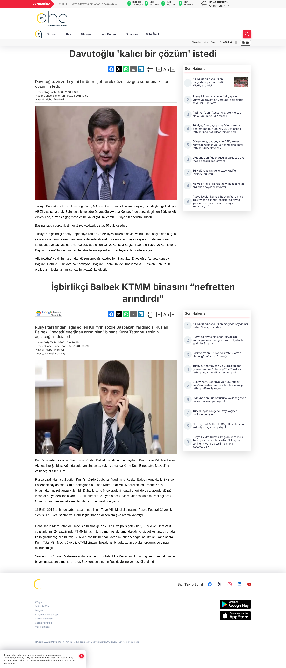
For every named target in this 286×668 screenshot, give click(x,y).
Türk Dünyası (109, 34)
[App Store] (226, 615)
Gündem (52, 34)
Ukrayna (86, 34)
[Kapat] (81, 656)
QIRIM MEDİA (42, 606)
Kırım (69, 34)
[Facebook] (210, 584)
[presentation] (120, 4)
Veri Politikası (42, 626)
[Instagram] (229, 584)
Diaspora (132, 34)
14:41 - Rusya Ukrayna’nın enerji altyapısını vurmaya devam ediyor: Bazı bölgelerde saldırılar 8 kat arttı (89, 3)
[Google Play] (226, 604)
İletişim (39, 610)
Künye (38, 602)
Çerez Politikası (43, 622)
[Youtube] (249, 584)
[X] (220, 584)
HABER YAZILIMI (44, 641)
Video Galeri (210, 42)
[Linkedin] (239, 584)
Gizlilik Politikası (44, 618)
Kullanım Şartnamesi (46, 614)
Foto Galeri (226, 42)
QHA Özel (152, 34)
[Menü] (236, 43)
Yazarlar (196, 42)
